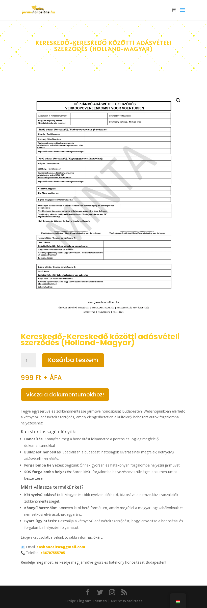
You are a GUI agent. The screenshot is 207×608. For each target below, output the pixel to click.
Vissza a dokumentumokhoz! (65, 394)
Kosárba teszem (73, 360)
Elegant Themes (92, 600)
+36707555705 (52, 552)
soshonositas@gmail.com (61, 546)
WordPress (133, 600)
